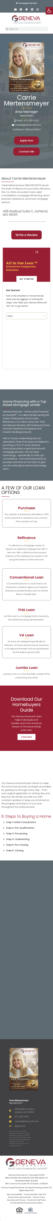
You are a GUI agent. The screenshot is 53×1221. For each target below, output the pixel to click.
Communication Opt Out (35, 1194)
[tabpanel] (26, 325)
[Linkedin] (32, 9)
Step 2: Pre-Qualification (20, 828)
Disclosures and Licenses (19, 1197)
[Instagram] (37, 9)
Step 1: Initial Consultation (21, 822)
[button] (26, 822)
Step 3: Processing (16, 833)
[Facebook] (21, 9)
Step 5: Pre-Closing (17, 844)
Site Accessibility (14, 1194)
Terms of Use (39, 1197)
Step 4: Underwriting (17, 839)
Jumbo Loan (26, 667)
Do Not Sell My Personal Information (26, 1203)
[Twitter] (26, 9)
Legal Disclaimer (16, 1187)
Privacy (4, 1187)
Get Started (27, 279)
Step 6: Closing (14, 850)
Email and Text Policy (36, 1200)
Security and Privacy (16, 1200)
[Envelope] (15, 9)
